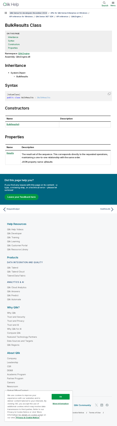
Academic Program (16, 374)
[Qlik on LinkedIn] (102, 405)
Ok (60, 397)
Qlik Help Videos (15, 229)
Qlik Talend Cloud (15, 271)
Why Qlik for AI (14, 329)
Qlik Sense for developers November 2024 (28, 13)
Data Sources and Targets (20, 341)
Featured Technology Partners (22, 337)
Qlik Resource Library (17, 249)
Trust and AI (13, 325)
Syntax (11, 41)
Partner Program (15, 378)
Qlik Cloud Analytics (16, 287)
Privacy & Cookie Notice (73, 413)
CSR (9, 366)
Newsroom (12, 386)
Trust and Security (16, 317)
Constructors (14, 44)
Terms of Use (95, 413)
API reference (62, 16)
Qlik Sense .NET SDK (44, 16)
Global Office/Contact (17, 390)
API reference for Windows (21, 16)
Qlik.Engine (76, 16)
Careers (11, 382)
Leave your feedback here (21, 197)
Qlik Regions (13, 345)
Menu (113, 5)
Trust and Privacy (15, 321)
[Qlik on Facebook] (107, 405)
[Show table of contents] (6, 13)
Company (12, 358)
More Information (61, 403)
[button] (109, 94)
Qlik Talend (12, 267)
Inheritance (13, 37)
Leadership (12, 362)
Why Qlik (11, 313)
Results (10, 153)
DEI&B (10, 370)
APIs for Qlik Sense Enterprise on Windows (69, 13)
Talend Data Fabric (16, 275)
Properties (13, 48)
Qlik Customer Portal (17, 245)
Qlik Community (82, 405)
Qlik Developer (14, 233)
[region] (38, 406)
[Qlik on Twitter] (96, 405)
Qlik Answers (13, 291)
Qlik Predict (12, 295)
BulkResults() (13, 124)
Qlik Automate (14, 299)
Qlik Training (13, 237)
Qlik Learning (13, 241)
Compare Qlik (14, 333)
